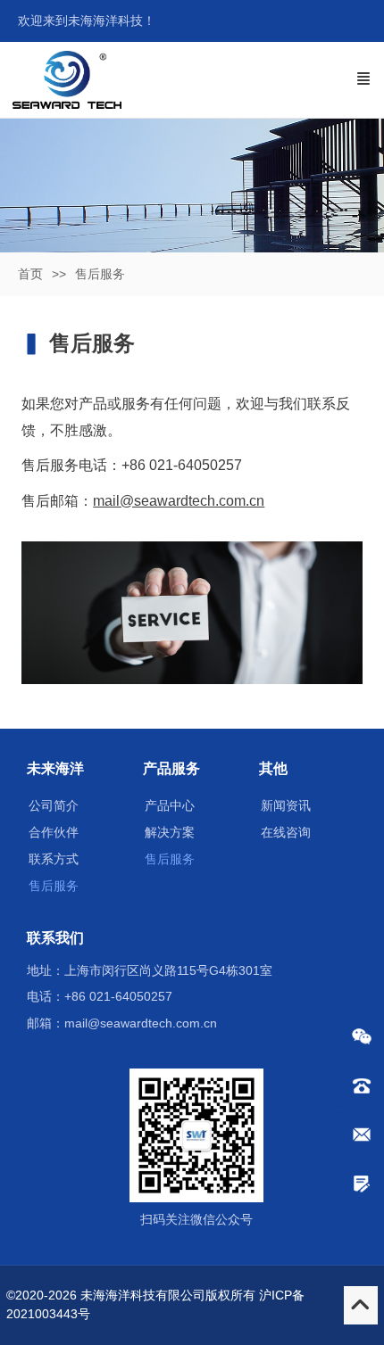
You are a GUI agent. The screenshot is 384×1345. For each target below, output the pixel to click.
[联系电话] (361, 1085)
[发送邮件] (361, 1134)
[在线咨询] (361, 1183)
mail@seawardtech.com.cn (178, 500)
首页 (30, 274)
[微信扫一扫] (361, 1036)
